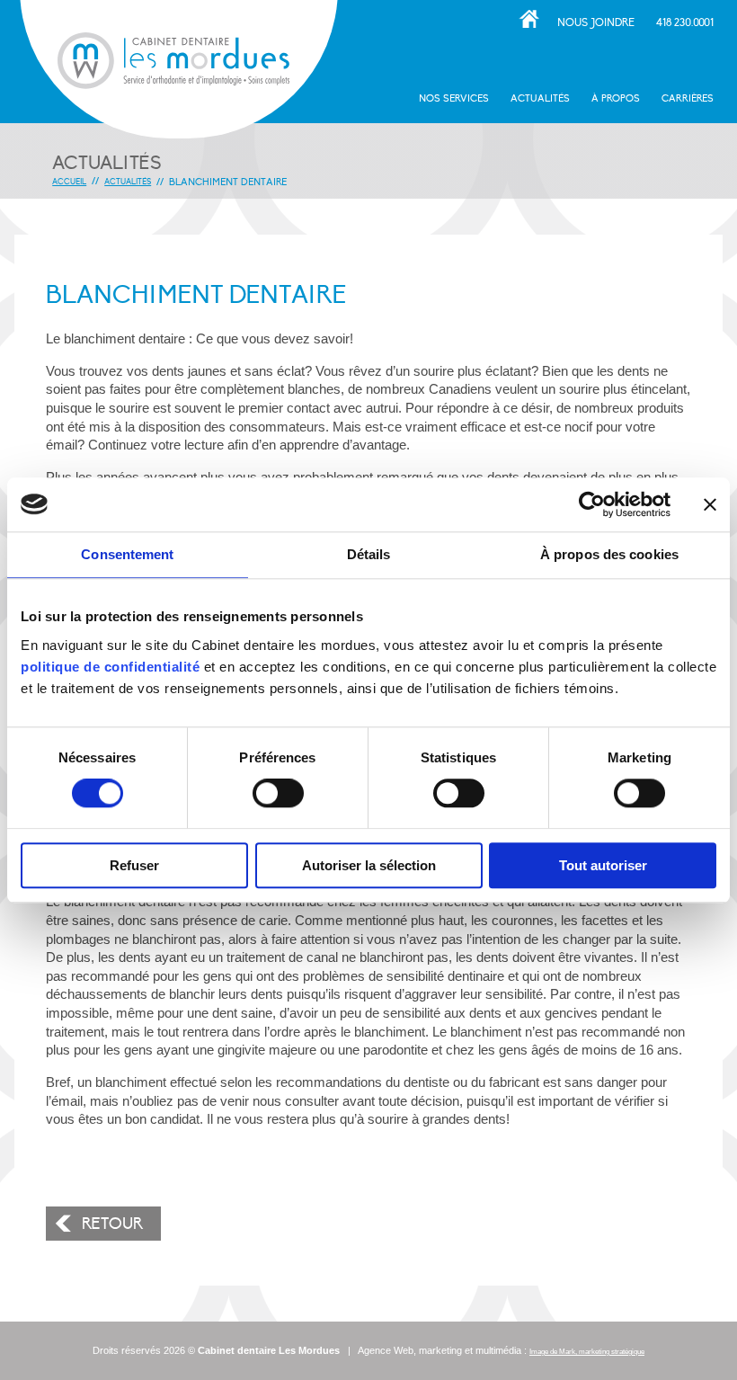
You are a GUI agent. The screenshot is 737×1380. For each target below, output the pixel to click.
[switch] (278, 793)
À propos (615, 98)
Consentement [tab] (127, 554)
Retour (112, 1224)
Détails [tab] (369, 554)
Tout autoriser (603, 865)
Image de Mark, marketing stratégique (586, 1352)
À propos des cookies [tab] (609, 554)
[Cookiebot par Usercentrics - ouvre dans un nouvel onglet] (591, 504)
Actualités (540, 98)
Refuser (134, 865)
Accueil (529, 19)
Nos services (454, 98)
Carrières (688, 98)
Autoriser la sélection (369, 865)
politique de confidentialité (110, 666)
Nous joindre (596, 22)
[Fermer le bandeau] (710, 504)
